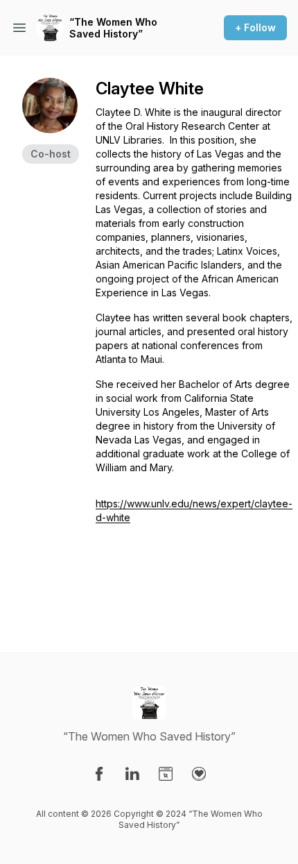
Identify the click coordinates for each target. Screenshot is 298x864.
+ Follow (255, 27)
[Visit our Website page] (166, 774)
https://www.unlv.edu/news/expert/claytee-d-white (194, 510)
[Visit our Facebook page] (99, 774)
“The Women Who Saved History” (113, 28)
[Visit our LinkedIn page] (132, 774)
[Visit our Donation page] (199, 774)
